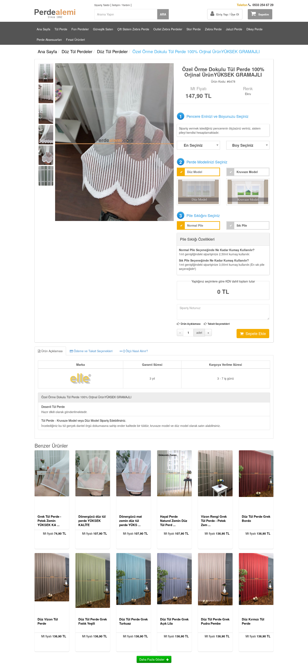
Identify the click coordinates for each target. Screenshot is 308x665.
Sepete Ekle (254, 333)
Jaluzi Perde (234, 29)
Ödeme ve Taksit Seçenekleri (93, 351)
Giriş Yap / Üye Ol (226, 14)
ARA (163, 14)
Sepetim (262, 14)
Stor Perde (193, 29)
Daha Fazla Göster (152, 659)
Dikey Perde (254, 29)
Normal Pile (195, 225)
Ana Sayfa (43, 29)
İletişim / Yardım (121, 5)
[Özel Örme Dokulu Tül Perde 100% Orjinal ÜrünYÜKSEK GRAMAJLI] (45, 73)
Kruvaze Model (247, 172)
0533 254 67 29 (255, 5)
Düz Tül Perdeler (77, 51)
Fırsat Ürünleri (75, 39)
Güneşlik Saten (103, 29)
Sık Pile (242, 225)
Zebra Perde (213, 29)
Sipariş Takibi (102, 5)
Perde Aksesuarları (49, 39)
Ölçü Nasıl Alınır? (136, 351)
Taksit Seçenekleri (219, 324)
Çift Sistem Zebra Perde (133, 29)
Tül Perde (60, 29)
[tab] (154, 351)
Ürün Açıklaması (191, 324)
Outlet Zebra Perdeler (167, 29)
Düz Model (194, 172)
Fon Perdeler (80, 29)
